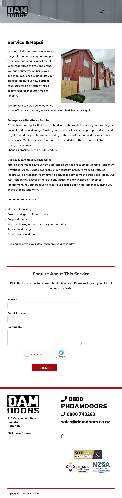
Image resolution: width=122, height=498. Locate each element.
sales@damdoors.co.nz (85, 422)
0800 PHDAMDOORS (84, 402)
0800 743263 (80, 414)
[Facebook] (62, 436)
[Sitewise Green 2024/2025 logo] (88, 454)
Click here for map (19, 433)
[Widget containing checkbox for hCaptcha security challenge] (44, 354)
